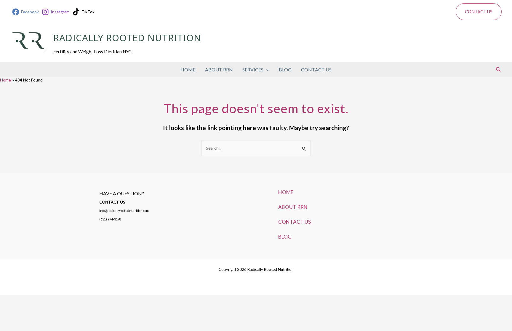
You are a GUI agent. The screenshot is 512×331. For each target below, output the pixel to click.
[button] (479, 11)
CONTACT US (316, 69)
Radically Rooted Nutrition (127, 39)
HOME (188, 69)
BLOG (285, 69)
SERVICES (252, 69)
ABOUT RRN (219, 69)
